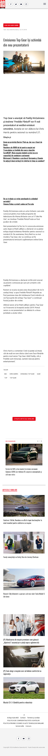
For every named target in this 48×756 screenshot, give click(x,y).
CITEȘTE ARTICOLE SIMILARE (24, 419)
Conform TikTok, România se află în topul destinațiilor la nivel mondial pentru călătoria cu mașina (22, 521)
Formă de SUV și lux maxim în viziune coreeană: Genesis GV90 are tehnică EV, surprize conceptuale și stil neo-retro (24, 472)
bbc (5, 374)
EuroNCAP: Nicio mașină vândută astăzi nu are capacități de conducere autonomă (20, 154)
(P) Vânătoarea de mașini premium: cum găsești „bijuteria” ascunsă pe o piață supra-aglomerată (21, 641)
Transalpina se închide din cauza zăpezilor (19, 150)
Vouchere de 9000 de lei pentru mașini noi (19, 147)
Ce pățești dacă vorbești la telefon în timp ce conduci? (24, 161)
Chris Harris (13, 374)
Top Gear (13, 378)
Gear (38, 374)
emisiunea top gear (27, 374)
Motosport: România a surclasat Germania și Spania (23, 158)
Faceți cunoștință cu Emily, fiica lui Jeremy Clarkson (20, 557)
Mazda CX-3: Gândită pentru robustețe (17, 702)
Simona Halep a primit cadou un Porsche (18, 204)
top (5, 378)
